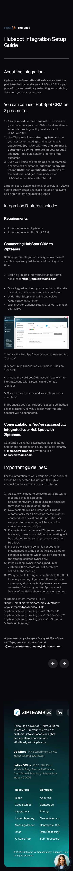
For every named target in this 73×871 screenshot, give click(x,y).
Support (57, 852)
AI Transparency (43, 852)
